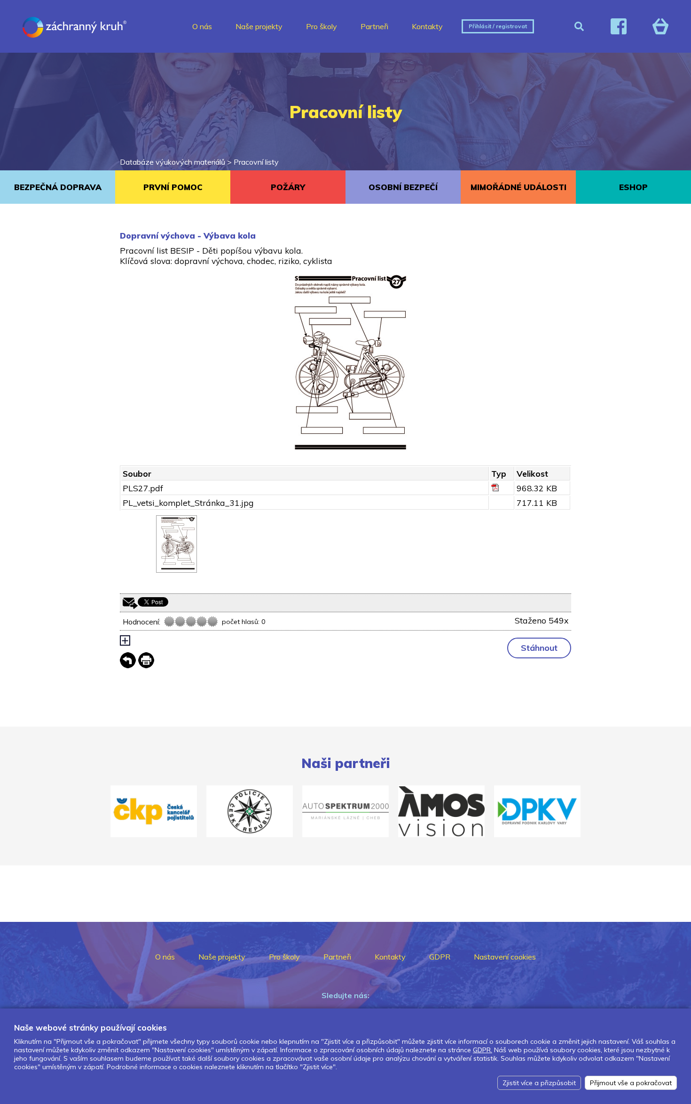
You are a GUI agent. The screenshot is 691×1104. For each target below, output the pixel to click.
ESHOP (633, 187)
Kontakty (427, 26)
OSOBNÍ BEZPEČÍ (403, 187)
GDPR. (482, 1050)
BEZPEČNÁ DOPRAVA (58, 187)
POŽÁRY (288, 187)
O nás (202, 26)
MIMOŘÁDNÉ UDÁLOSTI (518, 187)
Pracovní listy (256, 162)
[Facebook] (619, 26)
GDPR (439, 956)
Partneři (374, 26)
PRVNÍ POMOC (173, 187)
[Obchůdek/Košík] (660, 26)
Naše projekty (259, 26)
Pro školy (321, 26)
